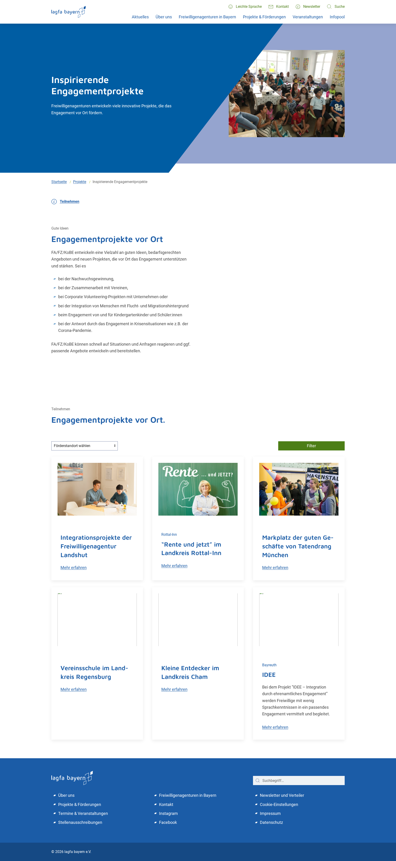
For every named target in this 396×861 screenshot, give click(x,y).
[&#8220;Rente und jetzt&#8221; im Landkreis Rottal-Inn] (198, 489)
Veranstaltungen (308, 16)
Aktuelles (140, 16)
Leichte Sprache (249, 6)
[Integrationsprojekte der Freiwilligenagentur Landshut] (97, 489)
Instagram (168, 813)
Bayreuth (269, 665)
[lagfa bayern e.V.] (68, 12)
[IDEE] (299, 620)
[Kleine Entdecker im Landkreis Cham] (198, 620)
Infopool (337, 16)
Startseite (59, 182)
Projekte (79, 182)
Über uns (164, 16)
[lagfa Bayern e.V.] (72, 777)
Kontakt (282, 6)
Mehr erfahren (73, 567)
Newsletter (311, 6)
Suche (340, 6)
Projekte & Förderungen (264, 16)
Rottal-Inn (169, 534)
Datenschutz (271, 822)
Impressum (270, 813)
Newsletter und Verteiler (282, 795)
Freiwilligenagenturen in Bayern (207, 16)
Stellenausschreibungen (80, 822)
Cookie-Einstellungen (279, 804)
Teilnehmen (69, 201)
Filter (311, 445)
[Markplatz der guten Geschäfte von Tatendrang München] (299, 489)
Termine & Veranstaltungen (83, 813)
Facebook (168, 822)
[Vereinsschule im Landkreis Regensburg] (97, 620)
